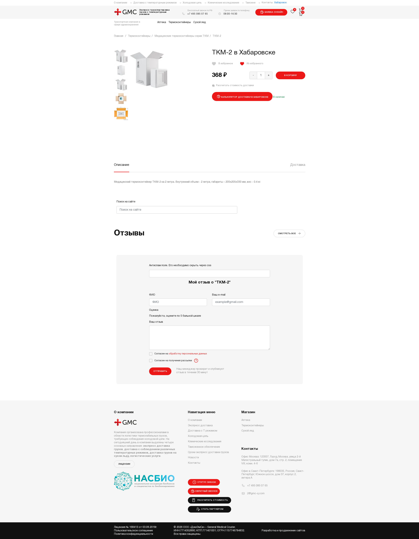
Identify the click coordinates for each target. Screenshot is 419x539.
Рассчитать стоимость (212, 500)
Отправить (160, 371)
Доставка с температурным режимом (155, 3)
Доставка (297, 165)
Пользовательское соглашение (133, 531)
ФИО (152, 295)
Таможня (250, 3)
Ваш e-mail (218, 295)
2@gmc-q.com (255, 493)
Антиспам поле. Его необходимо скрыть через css (180, 265)
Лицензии (124, 464)
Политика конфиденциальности (133, 534)
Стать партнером (211, 509)
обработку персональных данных (188, 354)
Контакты (267, 3)
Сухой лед (199, 22)
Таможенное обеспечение (204, 447)
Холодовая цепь (192, 3)
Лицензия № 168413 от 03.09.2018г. (135, 527)
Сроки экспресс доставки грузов (208, 452)
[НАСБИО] (144, 479)
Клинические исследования (223, 3)
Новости (193, 457)
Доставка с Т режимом (202, 431)
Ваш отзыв (156, 322)
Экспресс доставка (200, 425)
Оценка (153, 310)
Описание (121, 165)
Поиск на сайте (125, 202)
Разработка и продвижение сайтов (283, 531)
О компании (120, 3)
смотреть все (288, 233)
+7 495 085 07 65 (197, 14)
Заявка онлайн (273, 12)
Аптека (161, 22)
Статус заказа (206, 482)
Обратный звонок (206, 491)
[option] (121, 85)
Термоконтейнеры (179, 22)
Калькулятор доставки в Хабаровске (244, 97)
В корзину (290, 75)
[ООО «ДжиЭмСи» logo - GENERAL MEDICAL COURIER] (125, 12)
